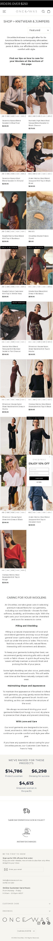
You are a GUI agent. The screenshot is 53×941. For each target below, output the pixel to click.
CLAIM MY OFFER (39, 478)
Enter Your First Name (35, 466)
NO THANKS (39, 482)
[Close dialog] (50, 457)
